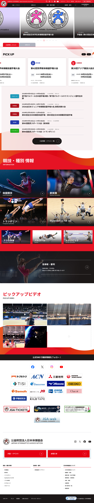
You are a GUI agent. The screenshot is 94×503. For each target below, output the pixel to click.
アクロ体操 (7, 480)
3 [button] (44, 40)
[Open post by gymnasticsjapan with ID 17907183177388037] (36, 337)
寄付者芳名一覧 (68, 486)
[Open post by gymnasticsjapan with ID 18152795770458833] (14, 337)
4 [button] (47, 40)
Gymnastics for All (9, 478)
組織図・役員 (68, 472)
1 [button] (38, 40)
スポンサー (63, 1)
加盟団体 (67, 483)
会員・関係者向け (87, 1)
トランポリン (7, 475)
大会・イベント (16, 5)
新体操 (5, 472)
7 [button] (56, 40)
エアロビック (7, 483)
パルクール (7, 486)
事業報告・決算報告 (69, 478)
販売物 (72, 1)
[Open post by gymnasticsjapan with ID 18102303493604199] (69, 336)
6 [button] (53, 40)
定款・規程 (67, 480)
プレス (68, 1)
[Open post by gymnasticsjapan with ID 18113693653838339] (58, 314)
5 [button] (50, 40)
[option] (47, 22)
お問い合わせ (78, 1)
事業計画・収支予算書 (70, 475)
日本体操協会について (70, 470)
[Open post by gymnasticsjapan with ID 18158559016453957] (80, 314)
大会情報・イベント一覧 (47, 141)
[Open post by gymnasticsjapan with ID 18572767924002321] (25, 314)
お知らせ (33, 5)
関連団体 (67, 488)
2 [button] (41, 40)
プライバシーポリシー (36, 498)
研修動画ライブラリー (40, 470)
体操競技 (6, 470)
